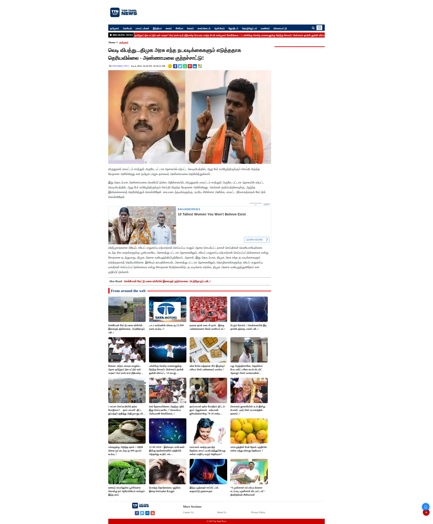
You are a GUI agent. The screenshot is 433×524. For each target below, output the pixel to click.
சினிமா (179, 28)
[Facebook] (137, 512)
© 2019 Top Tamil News (216, 521)
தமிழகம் (114, 28)
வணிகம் (265, 28)
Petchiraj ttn (120, 66)
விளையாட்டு (280, 28)
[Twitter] (142, 512)
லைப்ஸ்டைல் (204, 28)
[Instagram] (147, 512)
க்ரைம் (190, 28)
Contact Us (188, 512)
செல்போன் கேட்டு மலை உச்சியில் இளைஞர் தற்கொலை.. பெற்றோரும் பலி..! (167, 281)
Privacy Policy (258, 512)
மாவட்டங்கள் (142, 28)
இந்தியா (157, 28)
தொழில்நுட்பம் (249, 28)
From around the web (128, 291)
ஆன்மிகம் (219, 28)
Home (112, 42)
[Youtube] (153, 512)
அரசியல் (127, 28)
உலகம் (169, 28)
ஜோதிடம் (233, 28)
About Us (221, 512)
